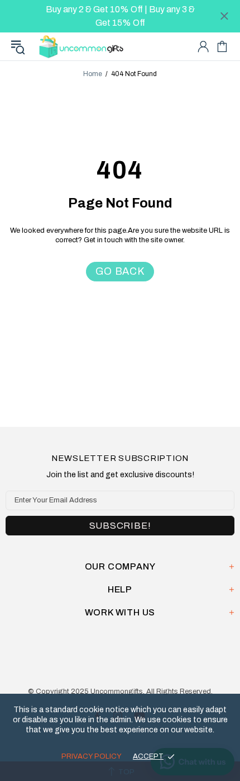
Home (92, 74)
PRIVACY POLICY (91, 756)
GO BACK (120, 271)
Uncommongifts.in (83, 46)
